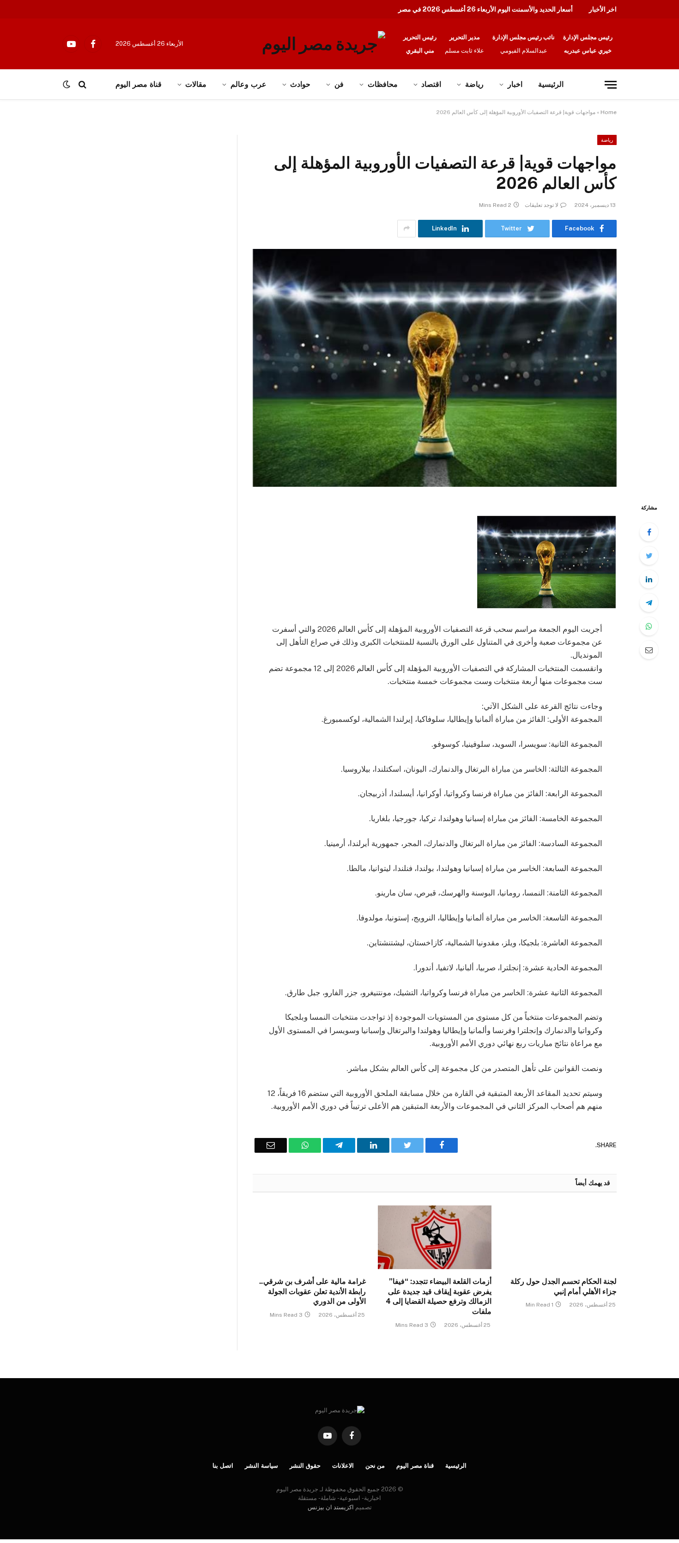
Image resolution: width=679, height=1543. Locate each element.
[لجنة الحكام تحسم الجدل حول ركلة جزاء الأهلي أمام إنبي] (560, 1237)
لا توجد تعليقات (541, 205)
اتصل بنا (222, 1465)
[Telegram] (649, 602)
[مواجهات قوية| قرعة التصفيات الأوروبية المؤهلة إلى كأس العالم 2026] (435, 368)
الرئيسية (551, 84)
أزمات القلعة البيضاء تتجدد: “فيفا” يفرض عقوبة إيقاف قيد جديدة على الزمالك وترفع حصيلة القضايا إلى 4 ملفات (438, 1296)
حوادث (300, 84)
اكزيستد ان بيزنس (331, 1507)
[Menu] (611, 84)
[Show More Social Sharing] (406, 228)
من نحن (375, 1465)
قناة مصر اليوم (415, 1465)
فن (339, 84)
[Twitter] (649, 555)
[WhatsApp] (649, 626)
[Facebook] (649, 532)
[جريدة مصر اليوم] (323, 43)
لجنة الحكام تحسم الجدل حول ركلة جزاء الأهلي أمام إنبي (563, 1286)
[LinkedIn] (649, 579)
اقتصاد (431, 84)
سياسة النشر (261, 1465)
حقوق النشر (305, 1465)
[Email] (649, 650)
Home (608, 112)
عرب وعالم (248, 84)
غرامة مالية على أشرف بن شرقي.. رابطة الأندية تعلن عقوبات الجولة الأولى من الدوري (312, 1291)
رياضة (474, 84)
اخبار (515, 84)
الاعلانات (343, 1465)
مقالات (195, 84)
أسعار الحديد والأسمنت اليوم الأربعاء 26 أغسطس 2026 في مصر (485, 9)
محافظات (383, 84)
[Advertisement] (96, 203)
